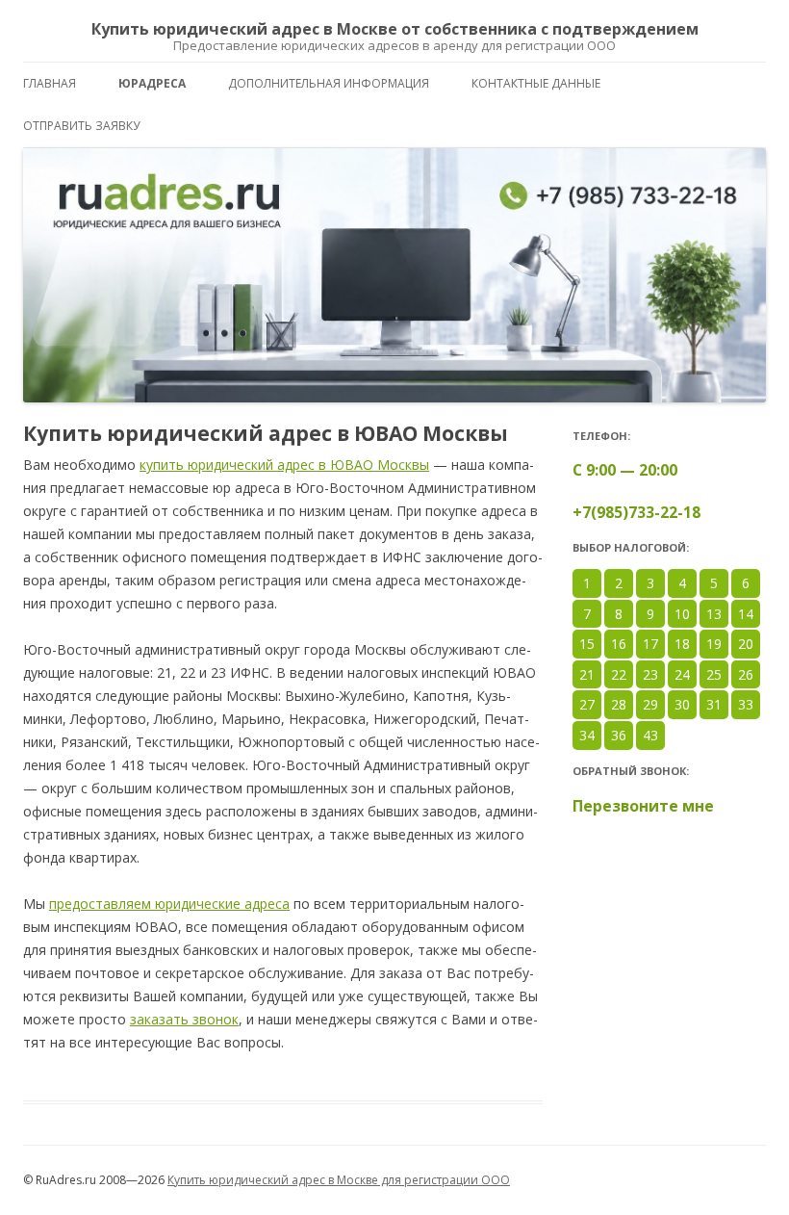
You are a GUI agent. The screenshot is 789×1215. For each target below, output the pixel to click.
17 (650, 643)
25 (714, 674)
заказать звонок (184, 1019)
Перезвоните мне (643, 805)
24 (682, 674)
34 (587, 735)
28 (618, 704)
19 (714, 643)
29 (650, 704)
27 (587, 704)
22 (618, 674)
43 (650, 735)
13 (714, 614)
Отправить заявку (81, 125)
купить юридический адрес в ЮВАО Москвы (284, 464)
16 (618, 643)
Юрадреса (152, 83)
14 (745, 614)
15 (587, 643)
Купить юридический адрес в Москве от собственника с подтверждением (395, 30)
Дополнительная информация (328, 83)
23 (650, 674)
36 (618, 735)
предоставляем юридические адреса (169, 903)
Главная (49, 83)
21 (587, 674)
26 (745, 674)
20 (745, 643)
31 (714, 704)
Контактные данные (535, 83)
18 (682, 643)
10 (682, 614)
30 (682, 704)
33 (745, 704)
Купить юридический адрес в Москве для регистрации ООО (338, 1180)
